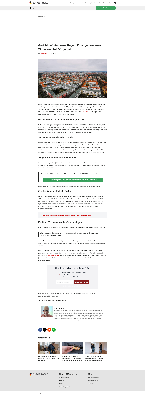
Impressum (98, 393)
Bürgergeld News (93, 377)
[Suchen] (109, 3)
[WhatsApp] (54, 330)
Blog (100, 2)
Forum (104, 2)
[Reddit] (49, 330)
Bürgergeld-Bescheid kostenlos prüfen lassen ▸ (73, 180)
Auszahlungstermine (65, 387)
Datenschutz (112, 393)
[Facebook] (30, 8)
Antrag (61, 383)
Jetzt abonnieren (81, 282)
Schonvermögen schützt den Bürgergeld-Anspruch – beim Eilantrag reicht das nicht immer (72, 358)
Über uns (105, 393)
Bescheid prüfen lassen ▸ (106, 8)
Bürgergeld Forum (93, 380)
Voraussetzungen (64, 377)
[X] (33, 8)
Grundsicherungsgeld (87, 2)
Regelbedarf (85, 112)
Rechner (61, 380)
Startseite (40, 16)
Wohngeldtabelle (53, 255)
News (95, 2)
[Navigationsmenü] (114, 3)
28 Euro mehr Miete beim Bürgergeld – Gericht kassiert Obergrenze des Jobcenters (94, 358)
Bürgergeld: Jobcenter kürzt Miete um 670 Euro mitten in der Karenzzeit (48, 358)
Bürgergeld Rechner (75, 2)
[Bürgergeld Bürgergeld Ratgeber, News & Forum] (38, 2)
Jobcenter (91, 383)
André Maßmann (44, 53)
